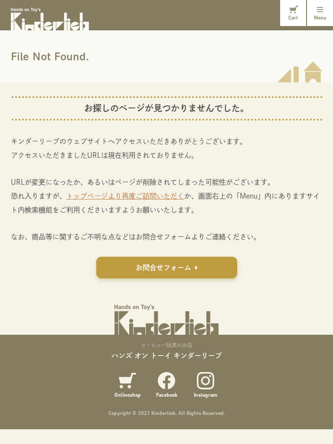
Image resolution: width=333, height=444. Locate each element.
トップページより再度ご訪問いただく (125, 195)
